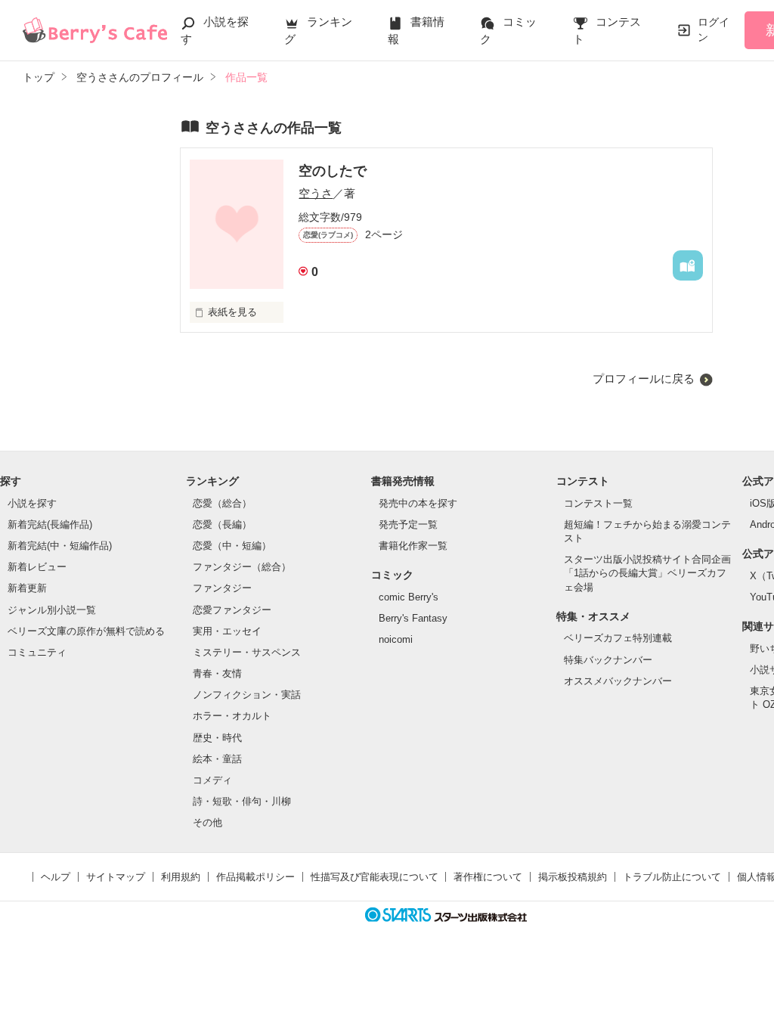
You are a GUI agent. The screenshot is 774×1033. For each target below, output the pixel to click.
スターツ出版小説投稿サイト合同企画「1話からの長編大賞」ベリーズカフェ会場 (647, 573)
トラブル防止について (672, 877)
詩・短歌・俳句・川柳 (242, 801)
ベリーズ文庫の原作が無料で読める (86, 631)
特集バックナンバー (608, 659)
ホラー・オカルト (232, 715)
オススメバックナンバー (618, 681)
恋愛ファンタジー (232, 610)
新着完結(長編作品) (50, 524)
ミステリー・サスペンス (247, 652)
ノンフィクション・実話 (247, 694)
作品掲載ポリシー (255, 877)
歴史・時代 (217, 737)
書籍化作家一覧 (413, 545)
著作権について (488, 877)
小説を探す (32, 503)
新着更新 (27, 588)
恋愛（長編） (222, 524)
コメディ (212, 780)
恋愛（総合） (222, 503)
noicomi (396, 639)
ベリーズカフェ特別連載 (618, 638)
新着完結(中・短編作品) (60, 545)
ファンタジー (222, 588)
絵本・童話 (217, 759)
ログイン (713, 29)
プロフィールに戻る (644, 378)
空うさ (316, 193)
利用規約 (180, 877)
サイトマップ (115, 877)
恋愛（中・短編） (232, 545)
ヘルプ (55, 877)
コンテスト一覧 (598, 503)
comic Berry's (408, 597)
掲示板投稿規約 (572, 877)
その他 (207, 822)
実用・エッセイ (227, 631)
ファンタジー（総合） (242, 566)
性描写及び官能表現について (374, 877)
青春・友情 (217, 673)
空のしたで (333, 170)
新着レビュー (37, 566)
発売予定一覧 (408, 524)
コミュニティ (37, 652)
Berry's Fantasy (413, 618)
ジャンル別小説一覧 (52, 610)
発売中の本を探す (418, 503)
